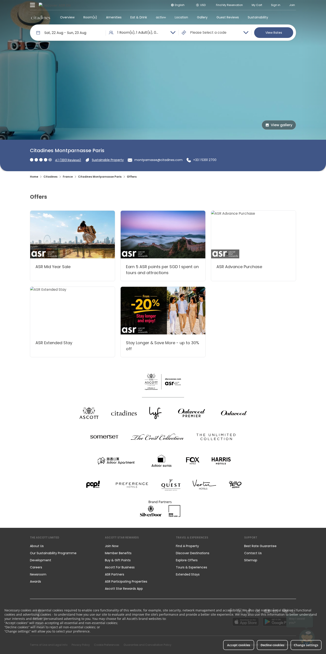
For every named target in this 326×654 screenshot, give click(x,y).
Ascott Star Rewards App (124, 588)
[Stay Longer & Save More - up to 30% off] (163, 310)
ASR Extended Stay (53, 343)
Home (34, 177)
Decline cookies (272, 645)
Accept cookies (238, 645)
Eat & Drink (138, 17)
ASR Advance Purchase (239, 266)
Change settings (306, 645)
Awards (35, 581)
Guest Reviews (227, 17)
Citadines (50, 177)
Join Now (111, 546)
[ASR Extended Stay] (72, 310)
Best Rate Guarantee (260, 546)
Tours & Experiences (192, 567)
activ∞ (161, 17)
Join (292, 5)
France (68, 177)
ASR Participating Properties (126, 581)
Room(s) (90, 17)
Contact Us (253, 553)
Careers (36, 567)
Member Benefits (118, 553)
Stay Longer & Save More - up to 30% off (162, 346)
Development (40, 560)
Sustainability (258, 17)
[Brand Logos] (89, 413)
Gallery (202, 17)
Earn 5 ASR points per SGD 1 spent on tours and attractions (162, 269)
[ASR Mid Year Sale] (72, 234)
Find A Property (187, 546)
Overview (67, 17)
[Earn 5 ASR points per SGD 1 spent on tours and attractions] (163, 234)
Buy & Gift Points (118, 560)
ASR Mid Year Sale (53, 266)
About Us (37, 546)
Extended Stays (188, 574)
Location (181, 17)
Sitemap (250, 560)
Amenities (114, 17)
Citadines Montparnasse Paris (100, 177)
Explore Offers (187, 560)
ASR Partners (114, 574)
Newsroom (38, 574)
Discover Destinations (192, 553)
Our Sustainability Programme (53, 553)
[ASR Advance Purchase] (253, 234)
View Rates (273, 32)
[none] (63, 546)
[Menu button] (32, 5)
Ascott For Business (120, 567)
